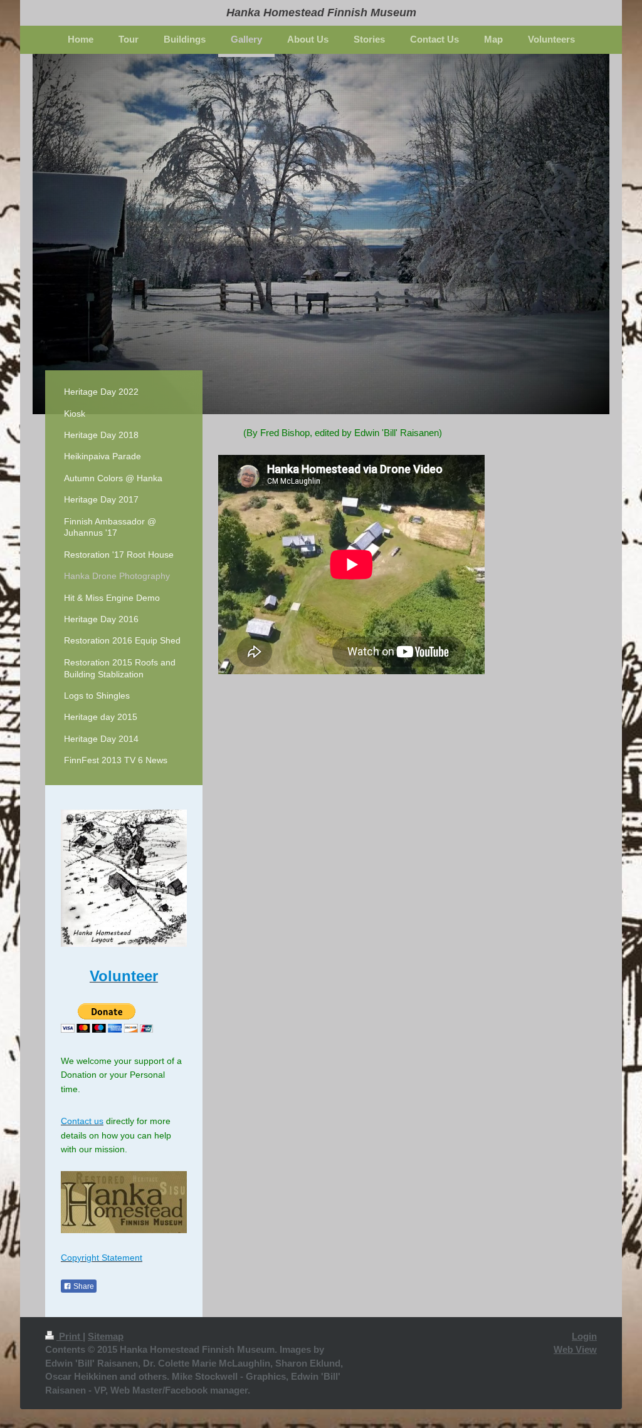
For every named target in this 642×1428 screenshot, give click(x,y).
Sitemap (106, 1336)
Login (584, 1336)
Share (82, 1286)
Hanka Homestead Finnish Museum (321, 12)
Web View (575, 1349)
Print (69, 1336)
